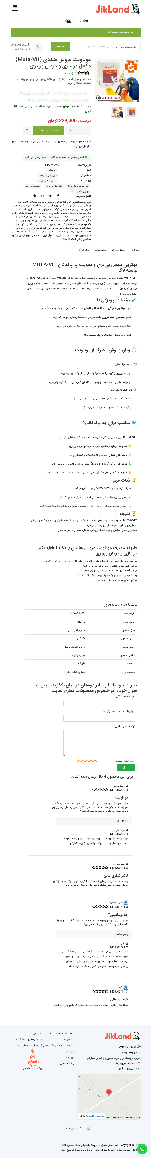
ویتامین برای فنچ (32, 186)
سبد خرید (74, 21)
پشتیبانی (37, 1034)
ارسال (126, 767)
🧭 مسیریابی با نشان (130, 1068)
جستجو (60, 47)
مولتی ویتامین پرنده (47, 181)
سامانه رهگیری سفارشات (29, 1040)
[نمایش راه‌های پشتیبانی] (142, 1149)
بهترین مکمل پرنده (80, 191)
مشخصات (100, 250)
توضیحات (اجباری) (125, 726)
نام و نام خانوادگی (125, 697)
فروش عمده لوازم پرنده (62, 1034)
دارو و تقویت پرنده (48, 175)
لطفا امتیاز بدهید (125, 761)
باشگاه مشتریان (65, 1063)
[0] (86, 21)
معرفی (135, 250)
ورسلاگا (52, 170)
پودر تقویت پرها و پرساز (78, 186)
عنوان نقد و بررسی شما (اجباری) (118, 711)
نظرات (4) (83, 250)
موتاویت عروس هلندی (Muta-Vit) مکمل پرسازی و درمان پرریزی (53, 63)
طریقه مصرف (119, 250)
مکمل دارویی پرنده (53, 186)
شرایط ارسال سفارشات (30, 1045)
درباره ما (69, 1057)
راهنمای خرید (67, 1040)
